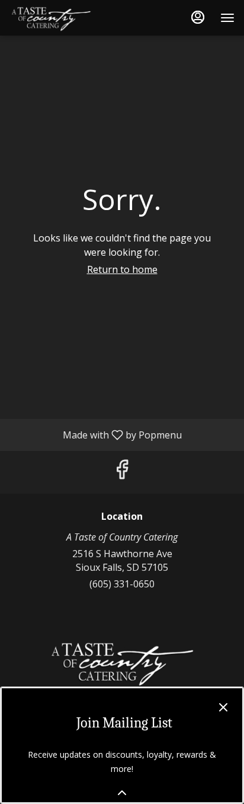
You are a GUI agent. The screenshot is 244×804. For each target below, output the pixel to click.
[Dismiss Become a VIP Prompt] (223, 707)
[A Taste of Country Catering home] (62, 18)
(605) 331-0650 (122, 583)
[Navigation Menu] (227, 18)
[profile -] (198, 17)
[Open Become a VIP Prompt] (122, 793)
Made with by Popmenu (95, 434)
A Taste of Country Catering (122, 662)
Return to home (122, 269)
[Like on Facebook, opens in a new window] (122, 472)
